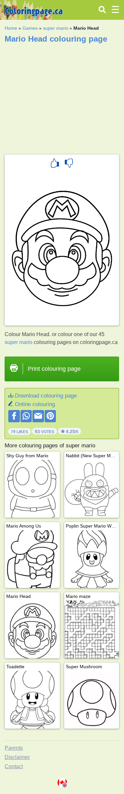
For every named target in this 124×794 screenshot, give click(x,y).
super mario (55, 28)
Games (30, 28)
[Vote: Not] (69, 164)
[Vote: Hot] (55, 164)
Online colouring (35, 404)
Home (11, 28)
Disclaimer (17, 757)
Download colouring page (46, 396)
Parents (14, 748)
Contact (14, 766)
